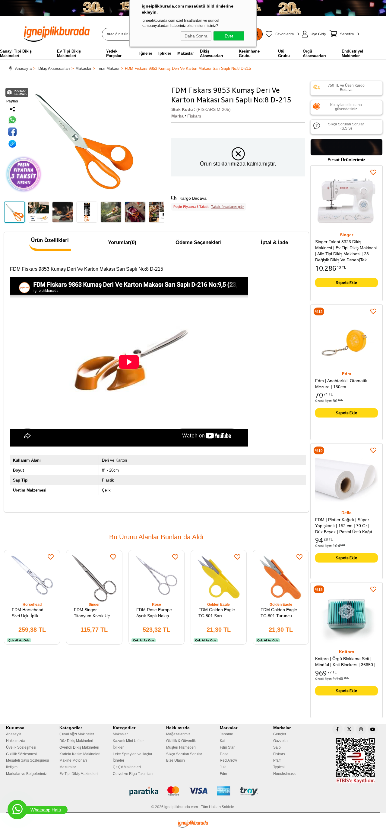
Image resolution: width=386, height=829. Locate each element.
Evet (229, 36)
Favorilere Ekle (51, 557)
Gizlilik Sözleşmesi (21, 754)
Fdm (223, 774)
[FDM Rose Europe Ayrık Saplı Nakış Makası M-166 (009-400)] (156, 578)
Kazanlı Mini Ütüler (128, 741)
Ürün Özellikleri (50, 240)
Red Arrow (228, 760)
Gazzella (280, 741)
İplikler (118, 747)
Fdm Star (227, 747)
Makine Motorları (73, 760)
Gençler (279, 734)
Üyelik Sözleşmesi (21, 747)
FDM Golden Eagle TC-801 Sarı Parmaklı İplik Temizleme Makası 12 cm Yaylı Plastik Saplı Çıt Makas (216, 613)
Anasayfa (13, 734)
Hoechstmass (284, 774)
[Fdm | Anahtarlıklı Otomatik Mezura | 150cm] (346, 340)
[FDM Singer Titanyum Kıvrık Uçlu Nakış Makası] (94, 578)
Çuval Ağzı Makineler (76, 734)
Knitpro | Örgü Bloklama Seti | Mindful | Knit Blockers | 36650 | (345, 661)
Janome (226, 734)
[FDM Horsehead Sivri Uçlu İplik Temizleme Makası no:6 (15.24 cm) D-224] (32, 578)
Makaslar (120, 734)
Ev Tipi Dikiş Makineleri (78, 774)
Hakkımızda (15, 741)
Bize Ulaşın (175, 760)
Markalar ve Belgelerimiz (26, 774)
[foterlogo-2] (193, 791)
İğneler (118, 760)
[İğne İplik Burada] (60, 33)
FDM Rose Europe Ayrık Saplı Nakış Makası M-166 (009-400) (155, 613)
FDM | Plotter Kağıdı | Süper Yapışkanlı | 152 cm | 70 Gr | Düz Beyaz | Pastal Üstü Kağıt (343, 525)
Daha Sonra (196, 36)
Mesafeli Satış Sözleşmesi (27, 760)
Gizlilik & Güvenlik (181, 741)
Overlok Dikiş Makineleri (79, 747)
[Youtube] (373, 729)
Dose (224, 754)
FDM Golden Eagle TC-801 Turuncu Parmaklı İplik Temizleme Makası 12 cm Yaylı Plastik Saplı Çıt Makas (279, 613)
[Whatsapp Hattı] (17, 809)
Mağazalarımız (178, 734)
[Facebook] (337, 729)
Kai (222, 741)
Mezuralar (67, 767)
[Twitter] (349, 729)
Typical (279, 767)
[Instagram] (361, 729)
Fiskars (279, 754)
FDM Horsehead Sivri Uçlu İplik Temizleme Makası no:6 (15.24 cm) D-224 (30, 613)
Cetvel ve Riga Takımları (133, 774)
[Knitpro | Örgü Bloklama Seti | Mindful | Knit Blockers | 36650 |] (346, 618)
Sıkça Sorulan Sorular (184, 754)
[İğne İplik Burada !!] (193, 824)
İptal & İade (274, 242)
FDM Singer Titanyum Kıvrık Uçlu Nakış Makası (93, 613)
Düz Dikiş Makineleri (76, 741)
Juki (223, 767)
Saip (277, 747)
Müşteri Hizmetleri (181, 747)
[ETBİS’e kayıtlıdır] (355, 760)
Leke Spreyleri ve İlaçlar (132, 754)
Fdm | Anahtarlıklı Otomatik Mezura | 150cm (341, 383)
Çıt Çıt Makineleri (127, 767)
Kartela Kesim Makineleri (79, 754)
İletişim (11, 767)
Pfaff (276, 760)
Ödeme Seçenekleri (199, 242)
